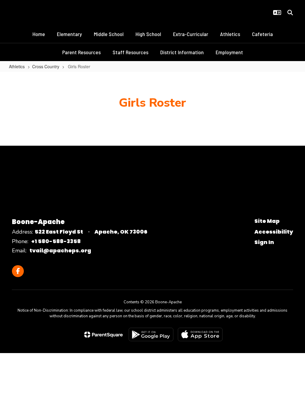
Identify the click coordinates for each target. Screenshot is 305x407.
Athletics (17, 66)
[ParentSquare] (103, 334)
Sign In (264, 242)
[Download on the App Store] (200, 334)
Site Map (267, 221)
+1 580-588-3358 (56, 241)
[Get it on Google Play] (151, 334)
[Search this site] (290, 12)
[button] (277, 12)
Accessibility (273, 231)
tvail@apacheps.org (60, 250)
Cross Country (45, 66)
